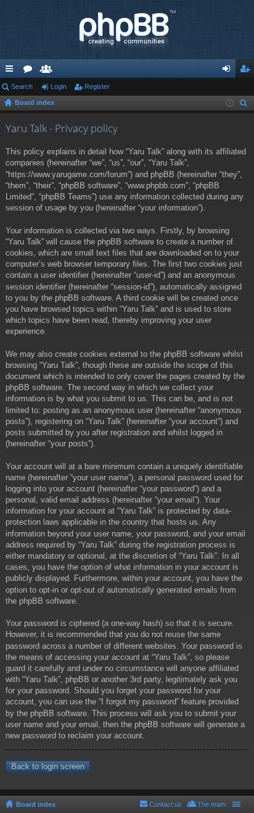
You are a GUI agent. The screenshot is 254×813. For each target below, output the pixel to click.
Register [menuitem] (247, 71)
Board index (35, 804)
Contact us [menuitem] (165, 804)
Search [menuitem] (245, 104)
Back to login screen (47, 766)
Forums (30, 71)
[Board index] (127, 29)
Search (22, 86)
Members (48, 71)
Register (97, 86)
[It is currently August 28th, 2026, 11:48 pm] (230, 103)
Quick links (11, 71)
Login (59, 86)
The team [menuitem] (211, 804)
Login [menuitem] (229, 71)
